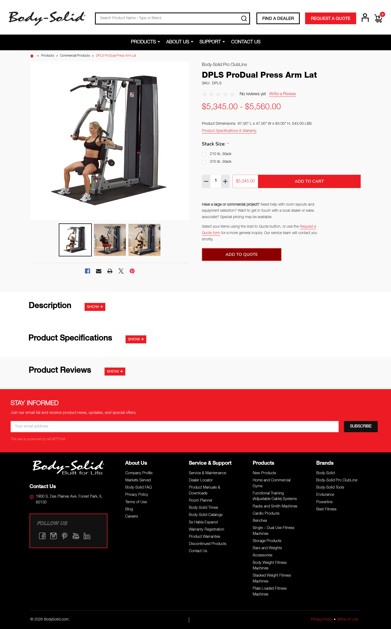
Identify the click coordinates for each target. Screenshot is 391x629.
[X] (121, 271)
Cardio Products (266, 514)
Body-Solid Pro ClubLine (336, 480)
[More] (159, 42)
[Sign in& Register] (365, 17)
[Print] (110, 271)
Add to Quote (242, 254)
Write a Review (282, 94)
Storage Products (267, 541)
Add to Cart (309, 181)
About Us (177, 42)
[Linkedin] (87, 536)
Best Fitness (326, 509)
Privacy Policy (136, 495)
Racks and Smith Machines (275, 507)
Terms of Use (136, 502)
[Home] (32, 55)
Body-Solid (325, 473)
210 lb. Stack (220, 154)
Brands (325, 463)
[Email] (98, 271)
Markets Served (138, 480)
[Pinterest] (132, 271)
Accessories (262, 555)
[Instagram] (53, 536)
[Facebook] (87, 271)
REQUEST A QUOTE (330, 19)
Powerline (324, 502)
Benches (260, 521)
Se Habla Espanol (203, 522)
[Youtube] (75, 536)
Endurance (325, 495)
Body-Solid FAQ (138, 488)
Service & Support (210, 463)
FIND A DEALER (278, 19)
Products (143, 42)
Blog (129, 509)
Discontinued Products (207, 544)
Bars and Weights (267, 548)
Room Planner (201, 501)
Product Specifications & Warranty (229, 131)
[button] (68, 467)
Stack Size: (215, 144)
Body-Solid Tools (330, 488)
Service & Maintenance (207, 473)
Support (210, 42)
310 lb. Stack (220, 162)
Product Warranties (204, 537)
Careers (131, 517)
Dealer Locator (201, 480)
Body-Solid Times (203, 508)
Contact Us (245, 42)
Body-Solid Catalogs (206, 515)
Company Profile (138, 473)
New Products (264, 473)
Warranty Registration (206, 530)
